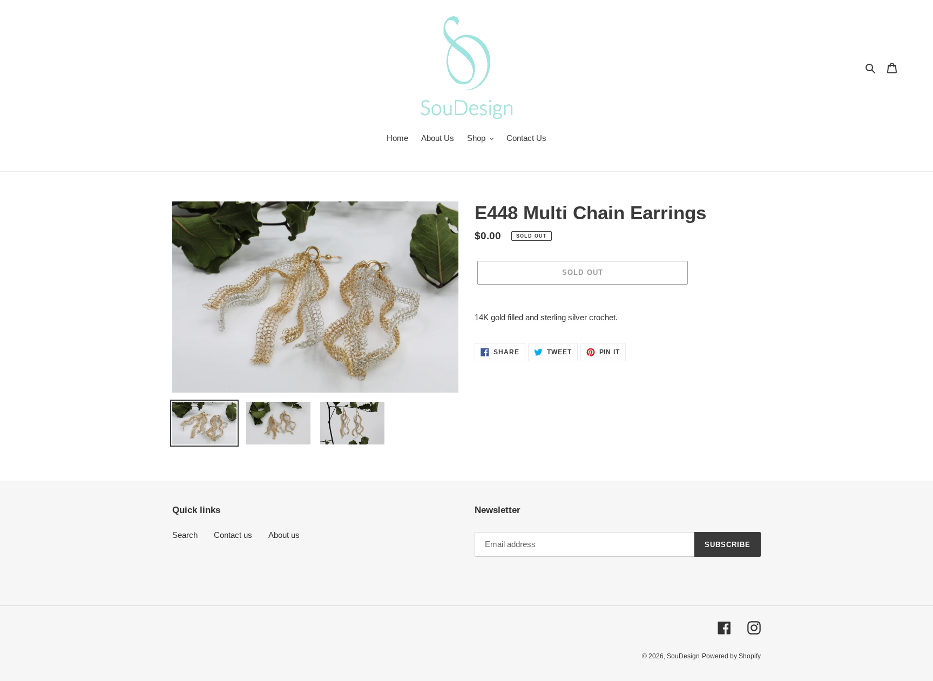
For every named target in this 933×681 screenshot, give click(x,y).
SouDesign (683, 656)
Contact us (233, 535)
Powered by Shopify (731, 656)
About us (284, 535)
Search (185, 535)
